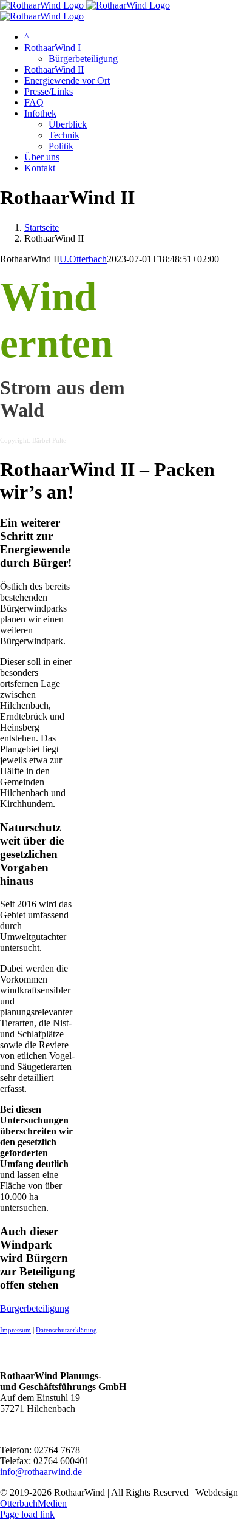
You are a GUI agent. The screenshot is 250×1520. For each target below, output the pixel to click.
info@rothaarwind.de (41, 1472)
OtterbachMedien (33, 1503)
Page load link (27, 1514)
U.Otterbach (83, 259)
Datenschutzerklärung (66, 1330)
